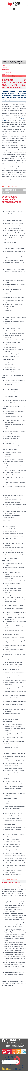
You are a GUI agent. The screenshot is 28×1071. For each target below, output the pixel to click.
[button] (14, 9)
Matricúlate (7, 186)
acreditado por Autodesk (19, 101)
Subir (3, 186)
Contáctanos (14, 186)
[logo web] (14, 4)
